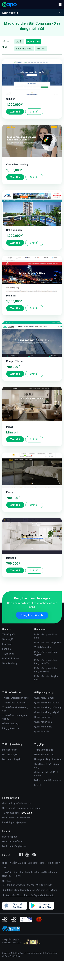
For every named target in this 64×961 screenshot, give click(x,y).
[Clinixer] (32, 77)
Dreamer (11, 295)
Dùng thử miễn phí (32, 615)
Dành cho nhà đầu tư (12, 841)
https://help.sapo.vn (21, 803)
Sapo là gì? (7, 639)
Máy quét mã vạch (11, 759)
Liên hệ (37, 785)
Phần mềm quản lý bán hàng (45, 636)
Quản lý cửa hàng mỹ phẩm (47, 712)
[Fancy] (32, 470)
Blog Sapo (7, 644)
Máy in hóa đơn (9, 749)
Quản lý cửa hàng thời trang (48, 707)
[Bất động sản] (32, 208)
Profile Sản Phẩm (10, 658)
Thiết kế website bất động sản (15, 709)
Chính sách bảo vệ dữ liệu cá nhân (46, 774)
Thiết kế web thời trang (13, 702)
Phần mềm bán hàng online (47, 642)
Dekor (9, 426)
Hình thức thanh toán (44, 754)
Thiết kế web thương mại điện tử (14, 717)
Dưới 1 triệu (33, 41)
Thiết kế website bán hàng (15, 697)
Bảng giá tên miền (11, 728)
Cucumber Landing (17, 164)
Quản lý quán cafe (43, 717)
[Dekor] (32, 405)
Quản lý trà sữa (41, 731)
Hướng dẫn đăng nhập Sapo (48, 759)
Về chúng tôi (8, 634)
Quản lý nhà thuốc (43, 726)
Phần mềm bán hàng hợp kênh (46, 678)
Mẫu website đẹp (10, 723)
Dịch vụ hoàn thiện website (47, 780)
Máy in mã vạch (10, 754)
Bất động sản (14, 230)
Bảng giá (6, 648)
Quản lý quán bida (43, 721)
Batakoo (11, 557)
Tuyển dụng (8, 653)
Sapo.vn (6, 953)
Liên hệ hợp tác (9, 836)
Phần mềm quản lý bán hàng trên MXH (45, 662)
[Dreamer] (32, 274)
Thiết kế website (42, 647)
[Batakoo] (32, 536)
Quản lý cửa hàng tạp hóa (46, 702)
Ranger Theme (14, 361)
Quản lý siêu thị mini (44, 697)
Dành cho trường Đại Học (14, 846)
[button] (60, 4)
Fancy (9, 492)
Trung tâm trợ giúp (43, 749)
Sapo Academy (9, 663)
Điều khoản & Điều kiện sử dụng (47, 766)
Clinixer (10, 98)
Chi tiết (34, 111)
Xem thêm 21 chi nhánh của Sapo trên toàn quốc (30, 895)
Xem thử (15, 111)
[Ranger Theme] (32, 339)
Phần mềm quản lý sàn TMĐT (45, 654)
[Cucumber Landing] (32, 142)
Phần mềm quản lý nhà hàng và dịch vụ (45, 670)
